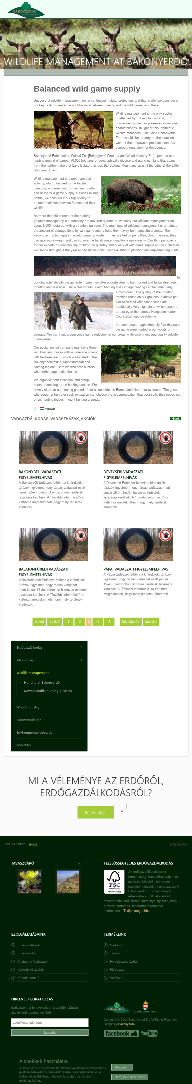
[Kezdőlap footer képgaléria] (29, 893)
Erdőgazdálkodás (29, 647)
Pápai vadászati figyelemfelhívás (136, 569)
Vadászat (117, 978)
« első (39, 622)
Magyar (49, 409)
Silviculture (24, 660)
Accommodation (29, 719)
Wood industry (28, 707)
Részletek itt (96, 812)
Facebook (121, 1033)
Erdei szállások (29, 945)
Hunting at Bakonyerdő (42, 682)
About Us (23, 745)
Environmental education (35, 732)
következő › (130, 622)
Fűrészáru (117, 969)
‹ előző (55, 622)
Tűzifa (114, 953)
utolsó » (151, 622)
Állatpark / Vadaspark (33, 961)
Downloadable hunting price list (48, 690)
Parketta (116, 945)
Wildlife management (32, 672)
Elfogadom (121, 1067)
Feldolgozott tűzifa (123, 961)
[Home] (26, 10)
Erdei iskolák (27, 953)
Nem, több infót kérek (129, 1077)
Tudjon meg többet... (139, 911)
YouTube (149, 1033)
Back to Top (179, 844)
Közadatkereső (28, 978)
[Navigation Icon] (183, 9)
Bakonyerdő (126, 1024)
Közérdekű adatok (31, 969)
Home (33, 844)
